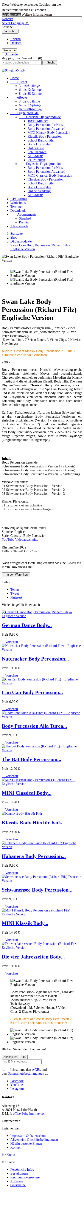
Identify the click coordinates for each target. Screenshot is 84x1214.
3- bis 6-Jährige (29, 86)
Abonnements (23, 214)
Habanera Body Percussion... (34, 856)
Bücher (18, 82)
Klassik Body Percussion (45, 136)
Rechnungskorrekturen (25, 1177)
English (15, 39)
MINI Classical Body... (26, 793)
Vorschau (10, 642)
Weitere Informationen (37, 14)
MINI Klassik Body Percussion (49, 132)
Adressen (16, 1181)
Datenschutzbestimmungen (26, 1073)
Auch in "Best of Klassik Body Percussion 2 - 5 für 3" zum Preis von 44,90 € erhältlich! (39, 353)
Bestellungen (19, 1173)
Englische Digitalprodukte (40, 164)
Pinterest (16, 597)
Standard (25, 218)
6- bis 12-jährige (30, 105)
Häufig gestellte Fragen (26, 1143)
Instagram (17, 1088)
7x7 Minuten (36, 160)
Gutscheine (18, 1185)
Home (14, 78)
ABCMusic (35, 156)
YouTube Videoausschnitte (20, 539)
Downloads (18, 210)
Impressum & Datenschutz (28, 1136)
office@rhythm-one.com (29, 1113)
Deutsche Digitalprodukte (40, 117)
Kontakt (7, 19)
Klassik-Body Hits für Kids (32, 822)
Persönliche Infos (22, 1169)
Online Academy (39, 191)
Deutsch (16, 43)
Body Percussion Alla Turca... (34, 726)
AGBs (36, 1069)
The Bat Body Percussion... (31, 759)
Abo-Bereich (19, 226)
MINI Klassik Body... (25, 923)
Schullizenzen (37, 152)
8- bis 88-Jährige (30, 93)
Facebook (17, 1081)
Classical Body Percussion (46, 179)
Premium (25, 222)
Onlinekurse (36, 148)
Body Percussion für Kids (45, 125)
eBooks (19, 97)
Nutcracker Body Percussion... (35, 659)
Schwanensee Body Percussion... (37, 890)
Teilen (14, 589)
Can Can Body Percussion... (32, 692)
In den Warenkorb (15, 574)
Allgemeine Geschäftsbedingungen (34, 1139)
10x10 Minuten (38, 121)
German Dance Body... (27, 625)
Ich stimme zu (11, 14)
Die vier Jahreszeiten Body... (33, 957)
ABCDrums (18, 199)
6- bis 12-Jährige (30, 89)
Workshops (18, 203)
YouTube (16, 1085)
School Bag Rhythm (41, 140)
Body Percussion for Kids (45, 167)
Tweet (14, 593)
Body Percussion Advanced (46, 128)
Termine (16, 206)
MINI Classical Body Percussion (50, 175)
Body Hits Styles (39, 144)
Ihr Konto (8, 1155)
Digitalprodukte (24, 113)
